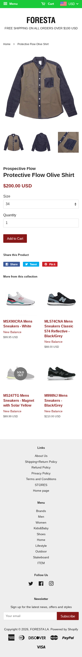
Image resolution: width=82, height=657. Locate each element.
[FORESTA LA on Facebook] (41, 584)
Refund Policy (41, 467)
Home (6, 44)
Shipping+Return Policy (41, 461)
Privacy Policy (41, 473)
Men (41, 516)
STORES (41, 485)
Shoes (41, 534)
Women (41, 522)
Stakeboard (41, 557)
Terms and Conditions (41, 479)
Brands (41, 511)
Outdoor (41, 551)
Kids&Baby (41, 528)
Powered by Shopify (64, 629)
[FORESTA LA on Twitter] (30, 584)
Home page (41, 490)
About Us (41, 456)
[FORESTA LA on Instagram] (51, 584)
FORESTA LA (39, 629)
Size (6, 196)
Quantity (9, 215)
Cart (50, 3)
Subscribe (68, 616)
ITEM (41, 563)
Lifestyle (41, 545)
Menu (13, 3)
